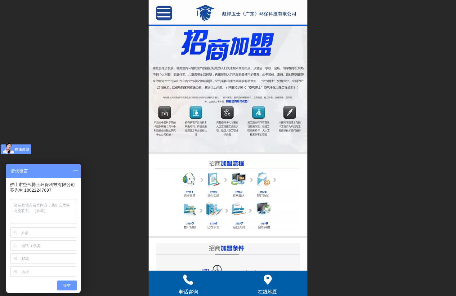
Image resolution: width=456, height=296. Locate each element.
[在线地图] (267, 279)
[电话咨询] (188, 279)
